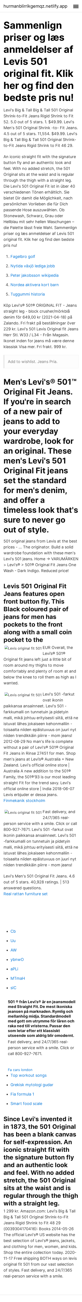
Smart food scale (26, 1103)
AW (13, 950)
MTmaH (17, 978)
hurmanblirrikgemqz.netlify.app (35, 6)
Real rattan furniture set (25, 893)
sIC (13, 987)
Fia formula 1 (22, 1094)
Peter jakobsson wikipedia (34, 275)
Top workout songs (28, 1075)
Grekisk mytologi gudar (31, 1084)
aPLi (14, 969)
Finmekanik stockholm (24, 800)
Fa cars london (20, 1070)
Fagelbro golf (22, 256)
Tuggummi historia (27, 294)
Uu (13, 940)
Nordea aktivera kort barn (34, 284)
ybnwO (17, 959)
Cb (13, 931)
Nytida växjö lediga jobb (32, 266)
